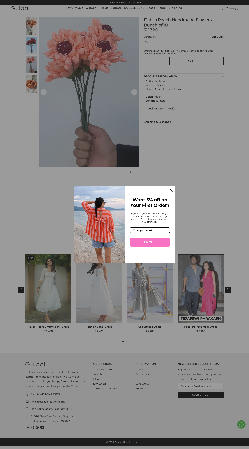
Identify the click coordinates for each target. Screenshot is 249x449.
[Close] (171, 190)
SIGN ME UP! (150, 242)
